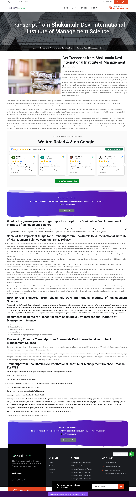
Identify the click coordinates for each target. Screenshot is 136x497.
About (74, 8)
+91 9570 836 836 (120, 8)
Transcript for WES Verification (81, 472)
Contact (94, 8)
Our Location (108, 1)
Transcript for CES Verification (81, 463)
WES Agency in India (77, 466)
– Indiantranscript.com (41, 415)
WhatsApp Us (121, 2)
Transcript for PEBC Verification (81, 479)
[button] (68, 494)
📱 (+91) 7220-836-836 (67, 204)
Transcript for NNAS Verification (81, 469)
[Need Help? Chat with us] (131, 454)
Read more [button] (14, 172)
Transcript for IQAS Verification (81, 475)
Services (83, 8)
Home (66, 8)
